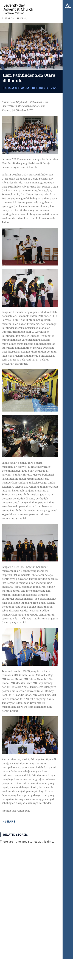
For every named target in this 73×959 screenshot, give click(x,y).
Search (9, 18)
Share (10, 821)
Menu (24, 18)
